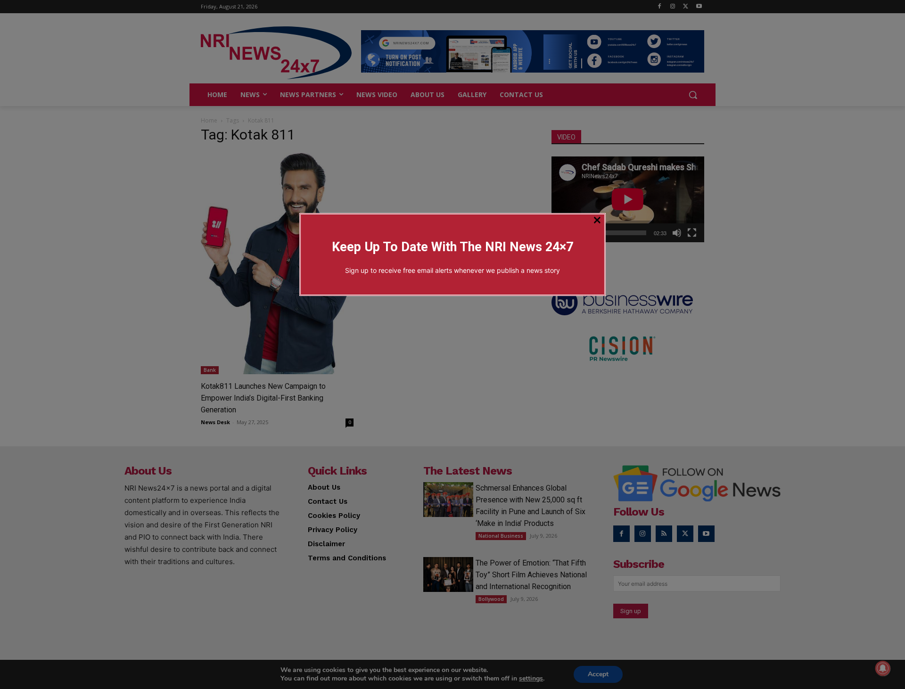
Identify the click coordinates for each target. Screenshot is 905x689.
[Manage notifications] (882, 668)
